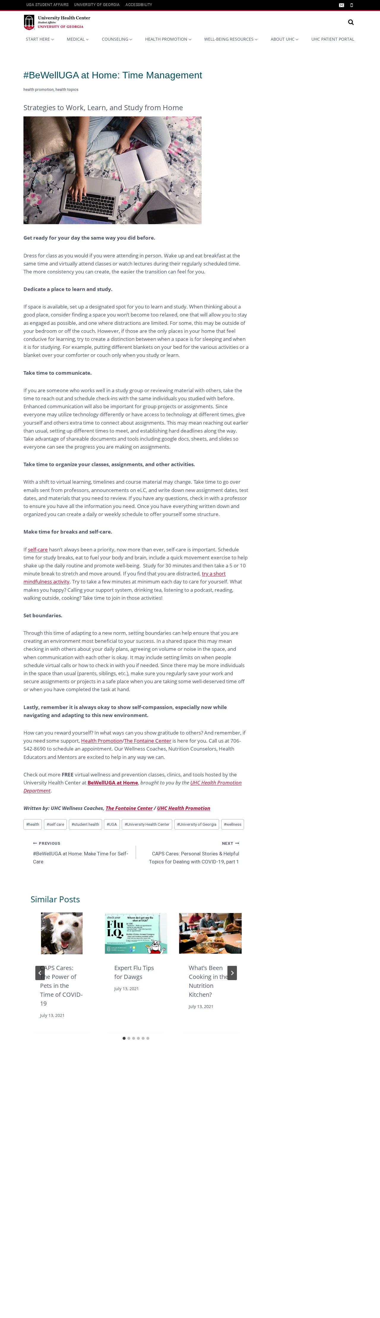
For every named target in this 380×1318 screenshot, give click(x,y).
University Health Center (147, 824)
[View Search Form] (351, 22)
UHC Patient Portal (332, 39)
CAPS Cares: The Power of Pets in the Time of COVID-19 (61, 986)
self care (55, 824)
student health (85, 824)
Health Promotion (101, 740)
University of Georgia (196, 824)
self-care (38, 549)
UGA (112, 824)
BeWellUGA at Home (113, 782)
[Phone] (351, 5)
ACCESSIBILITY (139, 5)
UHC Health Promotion (183, 808)
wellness (232, 824)
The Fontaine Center (147, 740)
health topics (67, 89)
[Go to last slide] (40, 973)
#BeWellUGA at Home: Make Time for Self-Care (80, 853)
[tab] (124, 1038)
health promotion (38, 89)
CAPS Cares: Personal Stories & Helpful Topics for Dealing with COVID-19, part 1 (194, 853)
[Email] (341, 5)
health (32, 824)
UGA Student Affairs (47, 5)
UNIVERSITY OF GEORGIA (97, 5)
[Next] (232, 973)
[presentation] (62, 933)
